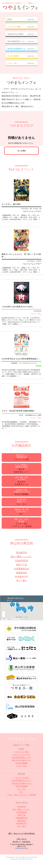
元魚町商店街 (21, 560)
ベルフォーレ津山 (21, 752)
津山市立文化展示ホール (21, 760)
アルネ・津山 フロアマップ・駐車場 (21, 795)
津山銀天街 (21, 552)
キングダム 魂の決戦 (11, 204)
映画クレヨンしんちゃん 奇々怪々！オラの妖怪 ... (21, 255)
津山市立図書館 (21, 763)
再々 (21, 792)
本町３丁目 (21, 564)
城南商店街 (21, 572)
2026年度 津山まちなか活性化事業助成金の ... (21, 359)
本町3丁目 (21, 815)
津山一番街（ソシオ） (21, 556)
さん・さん (21, 789)
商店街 (21, 749)
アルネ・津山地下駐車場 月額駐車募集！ (19, 411)
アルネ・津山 (21, 766)
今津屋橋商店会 (21, 568)
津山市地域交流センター (21, 757)
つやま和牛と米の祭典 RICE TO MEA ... (18, 307)
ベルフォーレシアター (21, 755)
